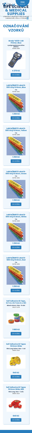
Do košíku (16, 75)
